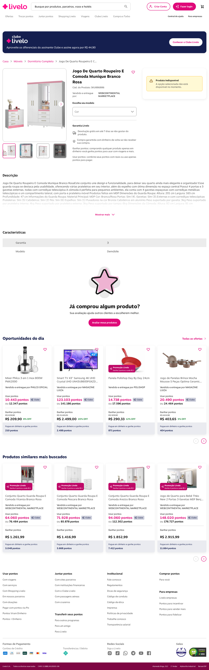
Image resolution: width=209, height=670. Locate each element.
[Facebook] (149, 653)
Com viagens (9, 579)
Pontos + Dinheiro (12, 619)
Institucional (114, 573)
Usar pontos (10, 573)
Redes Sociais (115, 643)
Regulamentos (114, 585)
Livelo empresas (168, 597)
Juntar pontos (63, 573)
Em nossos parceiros (14, 596)
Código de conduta (117, 596)
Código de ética (115, 602)
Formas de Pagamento (16, 643)
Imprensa (112, 607)
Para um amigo (63, 626)
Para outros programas (67, 620)
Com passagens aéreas (67, 596)
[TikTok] (117, 653)
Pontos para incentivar (171, 603)
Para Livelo (61, 631)
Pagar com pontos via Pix (16, 607)
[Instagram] (109, 653)
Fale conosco (114, 579)
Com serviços (10, 585)
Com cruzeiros (62, 602)
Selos (179, 643)
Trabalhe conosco (116, 619)
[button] (77, 6)
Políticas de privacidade (120, 613)
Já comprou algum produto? (104, 306)
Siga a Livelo (114, 648)
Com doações (10, 602)
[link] (15, 6)
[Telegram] (133, 653)
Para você (164, 579)
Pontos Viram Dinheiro (14, 613)
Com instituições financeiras (70, 585)
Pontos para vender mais (172, 609)
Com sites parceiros (65, 579)
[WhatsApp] (125, 653)
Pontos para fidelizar (170, 614)
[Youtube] (141, 653)
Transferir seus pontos (69, 614)
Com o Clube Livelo (65, 591)
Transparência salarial (118, 624)
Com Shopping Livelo (14, 591)
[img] (197, 652)
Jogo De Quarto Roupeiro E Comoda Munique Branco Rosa (78, 61)
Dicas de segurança (117, 591)
